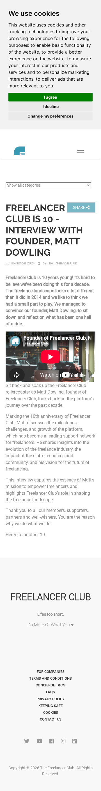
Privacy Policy (50, 699)
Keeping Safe (50, 706)
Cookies (50, 712)
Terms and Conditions (50, 678)
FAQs (50, 692)
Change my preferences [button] (50, 116)
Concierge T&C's (50, 685)
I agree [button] (50, 97)
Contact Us (50, 719)
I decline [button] (51, 106)
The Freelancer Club (62, 263)
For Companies (51, 672)
